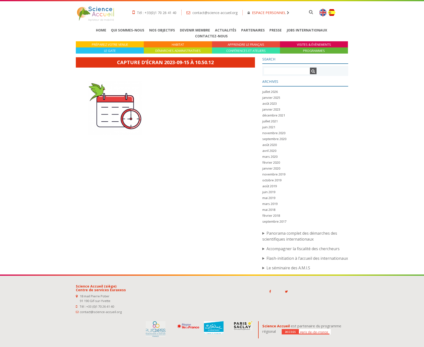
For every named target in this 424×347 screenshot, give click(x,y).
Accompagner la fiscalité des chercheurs (303, 248)
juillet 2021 (270, 121)
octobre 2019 (271, 180)
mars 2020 (270, 156)
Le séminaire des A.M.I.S (288, 268)
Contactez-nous (211, 36)
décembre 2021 (273, 115)
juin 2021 (268, 127)
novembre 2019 (273, 174)
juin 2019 (268, 192)
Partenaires (253, 30)
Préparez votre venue (110, 44)
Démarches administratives (178, 51)
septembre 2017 (274, 221)
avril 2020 (269, 150)
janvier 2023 (271, 109)
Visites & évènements (314, 44)
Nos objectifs (162, 30)
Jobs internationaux (307, 30)
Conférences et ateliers (246, 51)
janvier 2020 (271, 168)
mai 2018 (268, 209)
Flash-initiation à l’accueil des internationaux (307, 258)
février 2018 (271, 215)
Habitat (178, 44)
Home (101, 30)
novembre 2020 (273, 133)
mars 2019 (270, 204)
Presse (275, 30)
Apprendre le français (246, 44)
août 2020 (269, 145)
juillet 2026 (270, 91)
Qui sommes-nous (127, 30)
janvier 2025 (271, 97)
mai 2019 (268, 198)
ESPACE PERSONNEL (269, 12)
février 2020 (271, 162)
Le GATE (110, 51)
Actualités (225, 30)
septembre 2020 (274, 139)
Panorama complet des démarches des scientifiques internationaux (299, 236)
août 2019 (269, 186)
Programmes (314, 51)
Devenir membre (195, 30)
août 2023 (269, 103)
